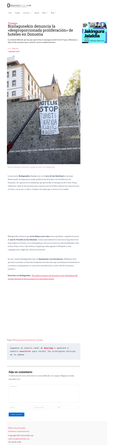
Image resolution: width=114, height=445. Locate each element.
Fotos (10, 13)
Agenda (36, 13)
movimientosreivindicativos (24, 340)
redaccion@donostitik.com (18, 438)
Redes (44, 13)
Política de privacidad (16, 428)
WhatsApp (48, 348)
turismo (39, 340)
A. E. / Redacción (13, 48)
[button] (30, 12)
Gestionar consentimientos (18, 431)
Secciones (26, 13)
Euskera (17, 13)
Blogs (52, 13)
